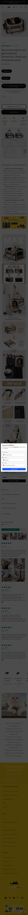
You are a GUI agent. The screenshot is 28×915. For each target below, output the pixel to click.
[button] (14, 455)
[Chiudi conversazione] (26, 444)
